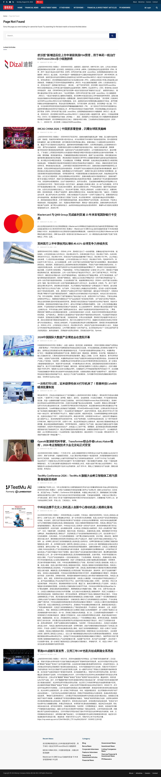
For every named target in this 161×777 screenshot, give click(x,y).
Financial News (31, 8)
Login (148, 8)
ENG (40, 2)
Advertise (141, 2)
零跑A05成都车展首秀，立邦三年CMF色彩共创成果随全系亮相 (75, 651)
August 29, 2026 (46, 222)
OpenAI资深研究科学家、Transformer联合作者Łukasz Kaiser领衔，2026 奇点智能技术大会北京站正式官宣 (75, 443)
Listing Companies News (108, 750)
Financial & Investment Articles (102, 8)
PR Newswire (124, 8)
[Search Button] (112, 35)
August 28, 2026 (46, 391)
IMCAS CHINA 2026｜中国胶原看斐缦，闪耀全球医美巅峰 (71, 129)
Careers (148, 2)
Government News (108, 743)
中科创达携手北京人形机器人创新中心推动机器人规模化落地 (74, 507)
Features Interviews (90, 752)
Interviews (78, 8)
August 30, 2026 (46, 62)
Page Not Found (14, 16)
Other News (64, 8)
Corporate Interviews (90, 749)
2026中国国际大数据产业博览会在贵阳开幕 (63, 337)
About (135, 2)
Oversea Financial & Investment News (109, 755)
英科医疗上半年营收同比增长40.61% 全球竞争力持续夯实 (72, 243)
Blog (84, 743)
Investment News (49, 8)
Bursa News (86, 746)
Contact (155, 2)
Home (20, 8)
